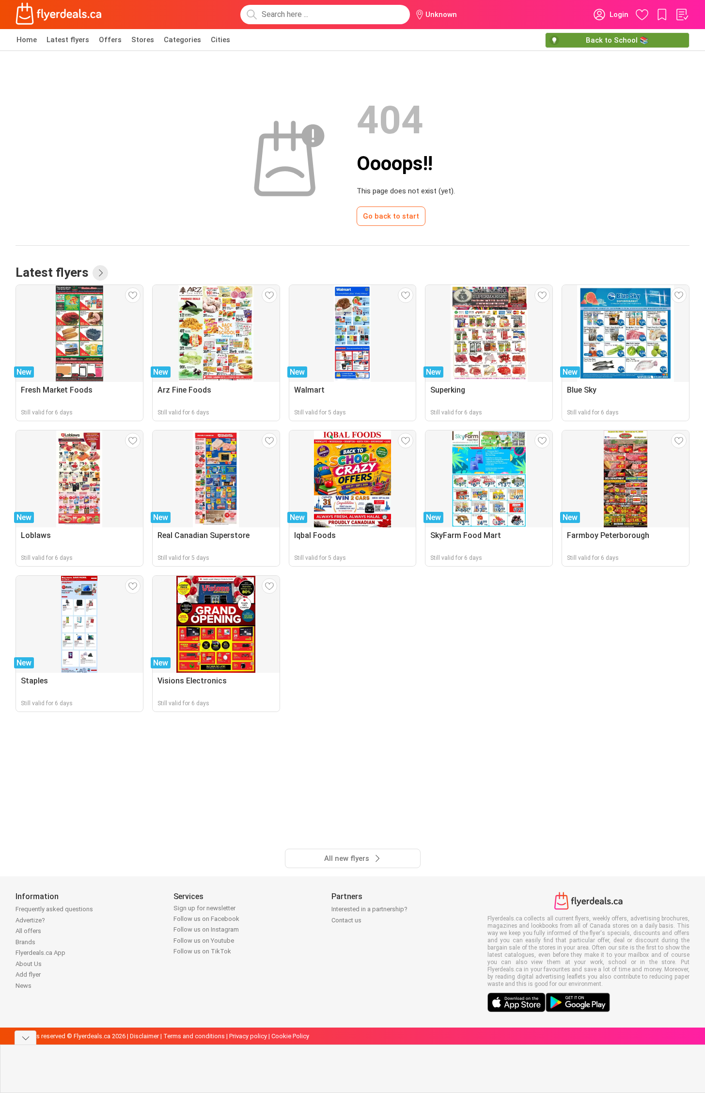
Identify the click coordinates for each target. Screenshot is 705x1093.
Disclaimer (144, 1036)
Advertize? (30, 920)
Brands (25, 942)
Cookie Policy (290, 1036)
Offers (110, 39)
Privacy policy (248, 1036)
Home (26, 39)
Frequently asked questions (54, 909)
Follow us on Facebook (206, 918)
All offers (28, 931)
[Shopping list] (681, 14)
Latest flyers (68, 39)
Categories (182, 39)
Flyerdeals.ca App (40, 952)
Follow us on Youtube (203, 940)
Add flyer (28, 974)
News (23, 985)
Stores (142, 39)
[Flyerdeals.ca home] (59, 14)
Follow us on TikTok (202, 951)
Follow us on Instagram (206, 929)
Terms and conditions (194, 1036)
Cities (220, 39)
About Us (29, 963)
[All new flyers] (100, 273)
